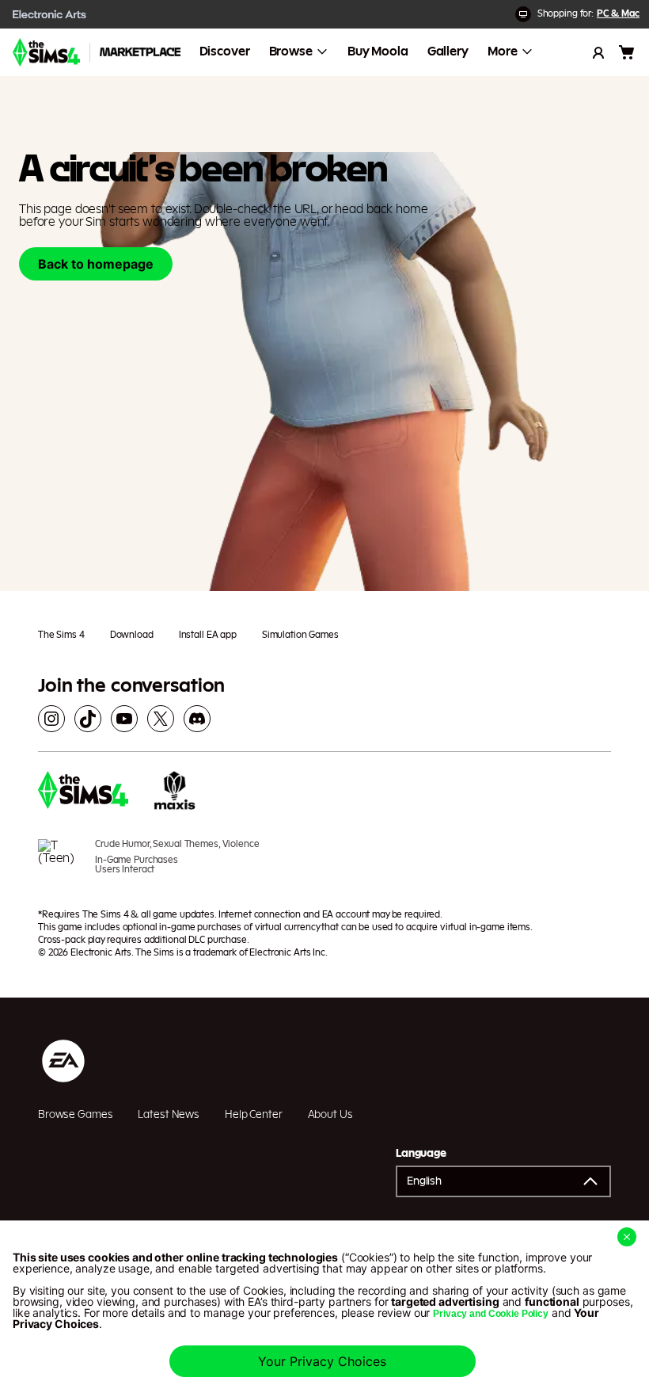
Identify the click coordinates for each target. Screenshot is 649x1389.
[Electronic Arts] (50, 14)
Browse (291, 51)
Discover (224, 51)
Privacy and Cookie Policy (490, 1313)
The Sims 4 (61, 634)
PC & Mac (618, 13)
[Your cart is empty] (626, 52)
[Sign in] (598, 52)
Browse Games (75, 1114)
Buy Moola (377, 51)
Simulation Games (300, 634)
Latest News (168, 1114)
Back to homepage (96, 264)
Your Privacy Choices (322, 1361)
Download (132, 634)
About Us (330, 1114)
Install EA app (208, 634)
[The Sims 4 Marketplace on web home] (46, 52)
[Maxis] (175, 792)
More (503, 51)
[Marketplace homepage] (140, 52)
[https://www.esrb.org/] (60, 864)
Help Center (254, 1114)
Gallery (448, 51)
